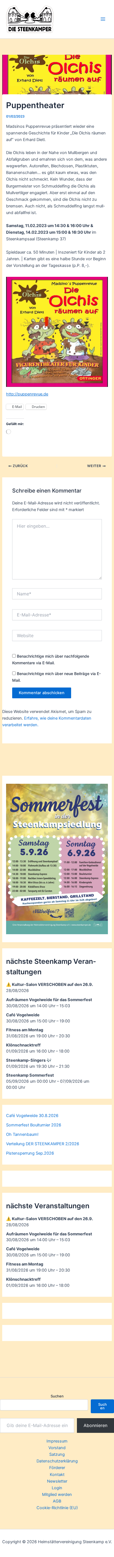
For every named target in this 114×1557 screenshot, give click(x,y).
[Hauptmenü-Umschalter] (102, 19)
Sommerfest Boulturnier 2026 (33, 1125)
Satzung (57, 1454)
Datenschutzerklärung (57, 1461)
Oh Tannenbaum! (22, 1134)
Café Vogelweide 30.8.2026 (32, 1115)
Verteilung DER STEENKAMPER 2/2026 (42, 1143)
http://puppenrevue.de (27, 394)
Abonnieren (95, 1425)
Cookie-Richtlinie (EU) (57, 1507)
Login (57, 1487)
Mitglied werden (57, 1494)
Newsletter (57, 1481)
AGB (57, 1501)
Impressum (57, 1441)
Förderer (57, 1467)
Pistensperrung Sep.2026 (30, 1153)
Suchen (57, 1396)
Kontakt (57, 1474)
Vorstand (57, 1447)
